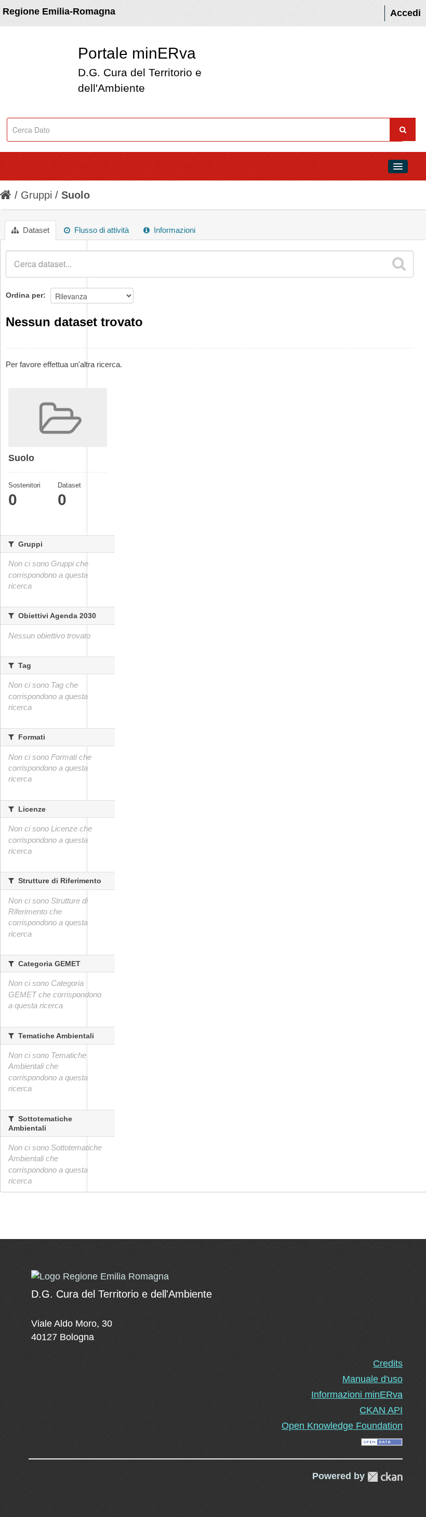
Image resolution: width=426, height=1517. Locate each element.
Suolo (75, 195)
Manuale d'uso (372, 1379)
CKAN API (381, 1410)
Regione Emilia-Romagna (59, 11)
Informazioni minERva (357, 1394)
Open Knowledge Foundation (342, 1426)
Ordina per (24, 295)
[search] (399, 264)
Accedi (405, 13)
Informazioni (173, 230)
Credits (388, 1363)
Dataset (35, 230)
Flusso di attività (100, 230)
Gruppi (36, 195)
